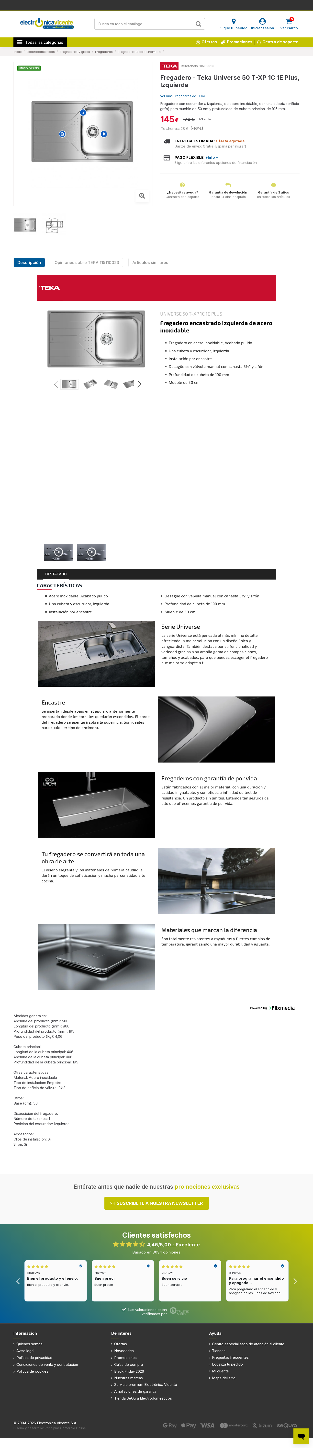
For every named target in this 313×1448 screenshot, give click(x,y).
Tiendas (218, 1350)
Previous (17, 1281)
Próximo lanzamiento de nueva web (156, 4)
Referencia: (190, 66)
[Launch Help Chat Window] (301, 1436)
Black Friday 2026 (129, 1371)
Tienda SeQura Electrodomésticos (143, 1398)
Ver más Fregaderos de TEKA (182, 96)
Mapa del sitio (223, 1378)
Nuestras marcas (128, 1378)
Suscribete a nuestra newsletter (160, 1203)
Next (295, 1281)
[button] (139, 385)
